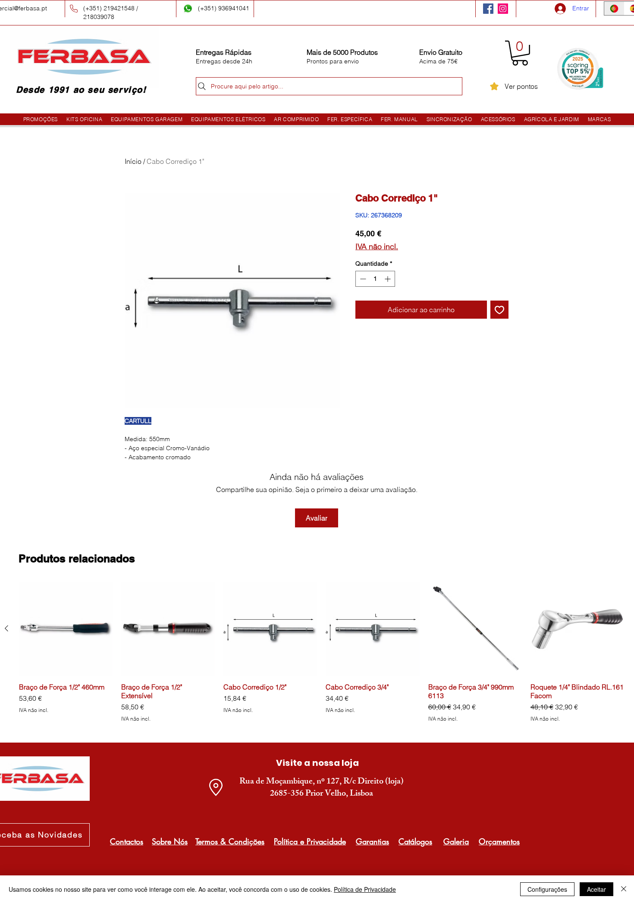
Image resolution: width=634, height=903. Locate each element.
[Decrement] (362, 278)
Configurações (547, 889)
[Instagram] (503, 8)
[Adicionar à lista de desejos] (499, 310)
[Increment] (388, 278)
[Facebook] (488, 8)
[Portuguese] (614, 8)
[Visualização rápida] (66, 629)
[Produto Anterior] (6, 628)
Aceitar (596, 889)
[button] (520, 53)
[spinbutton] (375, 278)
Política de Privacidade (365, 889)
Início (133, 161)
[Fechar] (623, 889)
